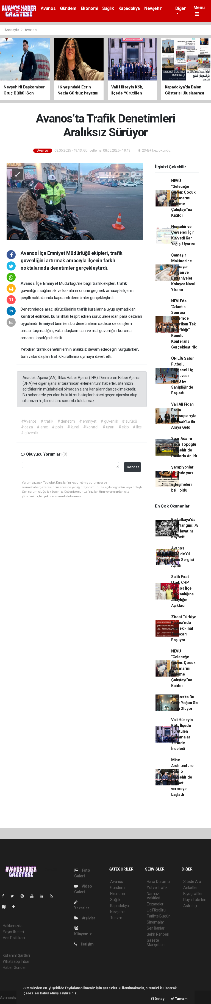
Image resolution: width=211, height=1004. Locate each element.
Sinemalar (155, 922)
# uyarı (108, 427)
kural (56, 316)
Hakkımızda (13, 926)
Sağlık (108, 8)
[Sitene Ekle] (16, 907)
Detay (159, 999)
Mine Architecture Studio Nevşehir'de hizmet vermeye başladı (182, 777)
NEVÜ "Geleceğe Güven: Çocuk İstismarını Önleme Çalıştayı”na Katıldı (183, 198)
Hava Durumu (158, 881)
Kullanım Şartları (16, 955)
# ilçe (137, 427)
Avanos (48, 8)
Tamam (181, 999)
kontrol (28, 316)
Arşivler (88, 918)
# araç (42, 427)
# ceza (27, 427)
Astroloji (190, 905)
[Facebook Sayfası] (5, 896)
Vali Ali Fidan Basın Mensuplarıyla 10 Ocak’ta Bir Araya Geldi (183, 416)
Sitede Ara (192, 881)
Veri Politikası (14, 938)
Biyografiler (193, 893)
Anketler (190, 887)
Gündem (68, 8)
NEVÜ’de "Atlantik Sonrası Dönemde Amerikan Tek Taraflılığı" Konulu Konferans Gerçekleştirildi (185, 324)
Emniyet (51, 283)
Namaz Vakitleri (153, 895)
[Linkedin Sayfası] (44, 896)
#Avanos (29, 421)
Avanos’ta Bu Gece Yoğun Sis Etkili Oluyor (184, 703)
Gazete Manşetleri (156, 942)
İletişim (87, 944)
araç (49, 309)
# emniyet (87, 421)
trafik (98, 283)
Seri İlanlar (156, 928)
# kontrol (90, 427)
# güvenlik (109, 421)
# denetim (66, 421)
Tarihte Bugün (159, 916)
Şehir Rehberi (158, 934)
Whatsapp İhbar (16, 961)
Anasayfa (12, 30)
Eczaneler (155, 904)
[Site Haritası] (6, 907)
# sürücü (129, 421)
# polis (57, 427)
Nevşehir (153, 8)
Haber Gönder (14, 967)
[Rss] (53, 896)
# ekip (123, 427)
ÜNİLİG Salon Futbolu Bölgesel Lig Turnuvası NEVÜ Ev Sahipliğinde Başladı (183, 375)
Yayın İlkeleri (13, 932)
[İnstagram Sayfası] (24, 896)
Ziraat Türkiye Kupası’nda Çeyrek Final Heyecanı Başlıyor (183, 628)
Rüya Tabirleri (194, 899)
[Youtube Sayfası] (34, 896)
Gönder (133, 467)
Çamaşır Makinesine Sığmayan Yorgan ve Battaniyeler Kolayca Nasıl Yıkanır (183, 272)
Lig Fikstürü (156, 910)
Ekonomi (89, 8)
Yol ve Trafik (157, 887)
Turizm (116, 918)
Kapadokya (129, 8)
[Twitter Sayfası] (14, 896)
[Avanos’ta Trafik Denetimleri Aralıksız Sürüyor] (75, 201)
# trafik (47, 421)
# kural (73, 427)
